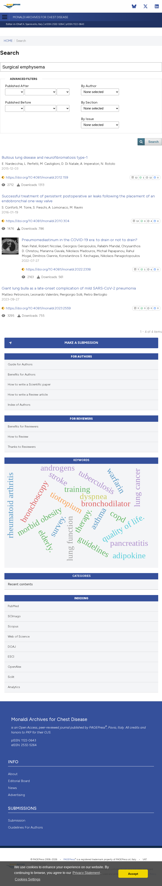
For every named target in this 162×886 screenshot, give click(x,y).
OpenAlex (14, 667)
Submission (16, 820)
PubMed (13, 606)
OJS (47, 732)
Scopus (13, 626)
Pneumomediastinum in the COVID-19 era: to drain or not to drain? (79, 240)
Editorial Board (19, 781)
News (12, 788)
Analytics (14, 687)
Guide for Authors (20, 364)
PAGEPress (97, 727)
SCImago (14, 616)
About (13, 774)
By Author (88, 86)
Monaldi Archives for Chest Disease (40, 17)
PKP (28, 732)
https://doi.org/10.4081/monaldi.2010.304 (37, 221)
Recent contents (20, 584)
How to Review (18, 436)
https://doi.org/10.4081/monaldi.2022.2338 (58, 269)
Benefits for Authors (21, 374)
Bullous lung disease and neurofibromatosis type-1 (45, 157)
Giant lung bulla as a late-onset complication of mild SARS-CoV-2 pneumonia (69, 288)
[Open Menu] (4, 17)
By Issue (87, 119)
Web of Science (19, 636)
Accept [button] (133, 873)
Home (8, 41)
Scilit (11, 677)
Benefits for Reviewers (23, 426)
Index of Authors (19, 405)
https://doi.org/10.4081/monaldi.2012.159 (37, 177)
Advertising (16, 795)
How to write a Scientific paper (29, 384)
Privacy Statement (86, 873)
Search (153, 141)
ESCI (11, 656)
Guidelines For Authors (25, 827)
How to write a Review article (28, 394)
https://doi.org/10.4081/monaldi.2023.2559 (38, 308)
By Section (89, 102)
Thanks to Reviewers (22, 447)
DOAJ (12, 646)
